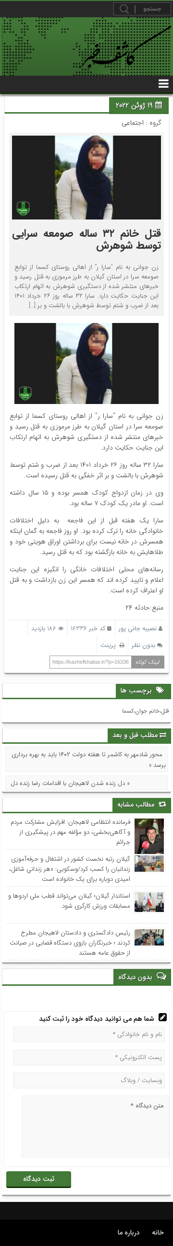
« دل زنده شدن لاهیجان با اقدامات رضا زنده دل (70, 783)
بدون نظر (143, 645)
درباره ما (129, 1232)
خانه (158, 1232)
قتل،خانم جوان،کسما (145, 710)
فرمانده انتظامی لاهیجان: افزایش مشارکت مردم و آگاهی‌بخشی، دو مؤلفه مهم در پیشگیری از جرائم (70, 832)
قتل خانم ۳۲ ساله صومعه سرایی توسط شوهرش (86, 239)
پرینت (110, 645)
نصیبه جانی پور (138, 628)
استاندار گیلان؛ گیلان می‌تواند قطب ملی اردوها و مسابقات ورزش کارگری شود (69, 901)
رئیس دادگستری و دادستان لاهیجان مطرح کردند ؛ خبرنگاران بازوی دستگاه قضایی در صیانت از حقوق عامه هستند (70, 943)
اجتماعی (133, 122)
